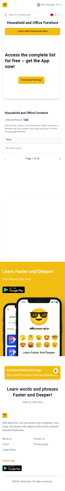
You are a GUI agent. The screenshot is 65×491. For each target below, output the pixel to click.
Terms (5, 444)
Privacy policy (40, 444)
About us (7, 439)
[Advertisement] (32, 226)
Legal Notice (9, 450)
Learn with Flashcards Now (33, 31)
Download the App (31, 80)
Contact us (39, 439)
